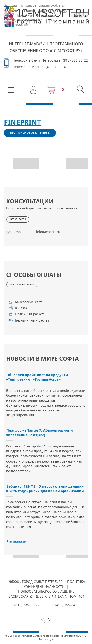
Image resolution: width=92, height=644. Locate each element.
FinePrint (22, 122)
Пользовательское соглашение (46, 591)
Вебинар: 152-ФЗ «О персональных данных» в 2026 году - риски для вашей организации (45, 488)
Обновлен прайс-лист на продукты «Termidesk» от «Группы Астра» (37, 377)
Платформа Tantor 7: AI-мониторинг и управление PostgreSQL (39, 433)
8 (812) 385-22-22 (25, 605)
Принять (80, 15)
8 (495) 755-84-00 (66, 605)
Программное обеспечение (30, 132)
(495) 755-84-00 (58, 67)
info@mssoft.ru (48, 232)
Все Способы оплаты (22, 284)
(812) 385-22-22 (75, 60)
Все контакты (18, 219)
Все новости (16, 542)
